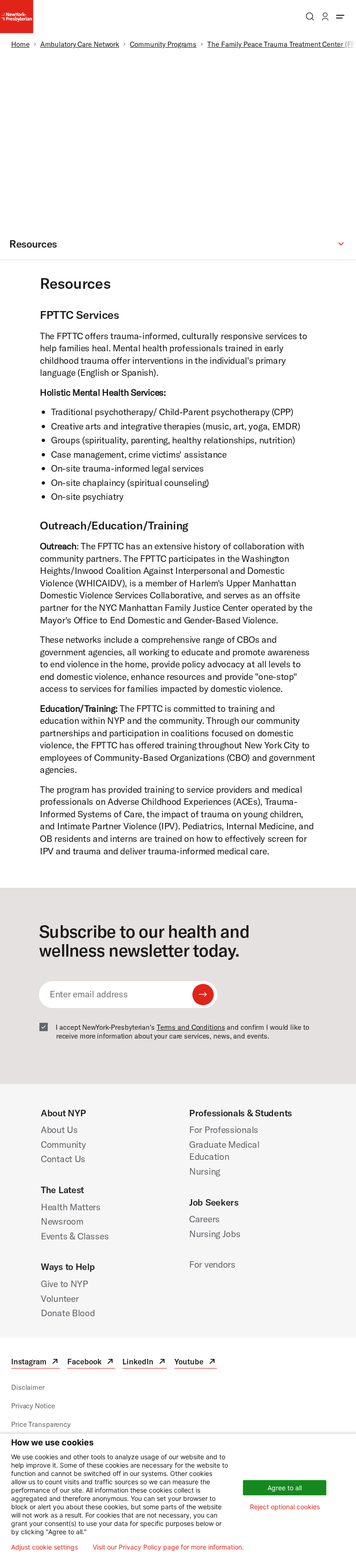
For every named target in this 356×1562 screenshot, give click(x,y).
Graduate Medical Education (224, 1151)
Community (63, 1144)
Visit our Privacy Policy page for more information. (168, 1547)
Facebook (91, 1363)
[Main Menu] (340, 16)
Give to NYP (64, 1283)
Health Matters (71, 1207)
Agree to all (284, 1488)
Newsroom (62, 1221)
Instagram (35, 1363)
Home (20, 44)
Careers (204, 1219)
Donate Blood (68, 1313)
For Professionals (223, 1129)
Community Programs (163, 44)
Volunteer (59, 1298)
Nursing (204, 1171)
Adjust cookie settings (44, 1547)
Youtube (195, 1363)
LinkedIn (144, 1363)
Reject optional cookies (285, 1507)
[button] (178, 244)
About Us (59, 1129)
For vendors (212, 1264)
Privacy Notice (33, 1405)
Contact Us (63, 1158)
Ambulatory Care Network (79, 44)
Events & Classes (74, 1236)
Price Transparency (40, 1424)
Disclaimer (27, 1387)
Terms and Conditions (191, 1027)
